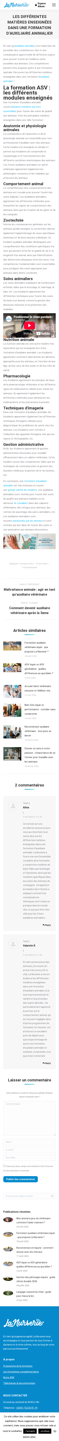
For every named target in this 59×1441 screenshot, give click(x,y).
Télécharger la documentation (19, 1383)
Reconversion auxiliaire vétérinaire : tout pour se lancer (38, 731)
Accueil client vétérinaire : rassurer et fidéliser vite (38, 688)
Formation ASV (26, 563)
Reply (48, 925)
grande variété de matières (22, 489)
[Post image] (12, 645)
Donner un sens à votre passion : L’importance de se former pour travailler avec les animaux (40, 755)
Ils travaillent (21, 503)
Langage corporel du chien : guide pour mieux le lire (33, 1294)
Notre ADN (8, 1377)
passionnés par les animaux (28, 520)
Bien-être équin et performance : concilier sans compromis (40, 709)
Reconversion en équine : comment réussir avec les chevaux (34, 1250)
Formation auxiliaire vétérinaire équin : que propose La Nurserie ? (37, 647)
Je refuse (44, 1431)
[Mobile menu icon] (54, 5)
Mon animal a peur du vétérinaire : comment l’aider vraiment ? (33, 1220)
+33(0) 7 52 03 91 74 (26, 1408)
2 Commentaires (29, 567)
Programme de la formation (17, 1366)
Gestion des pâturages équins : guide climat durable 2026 (35, 1279)
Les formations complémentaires (21, 1371)
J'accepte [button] (30, 1431)
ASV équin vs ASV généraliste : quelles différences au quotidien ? (39, 669)
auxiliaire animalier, (25, 45)
